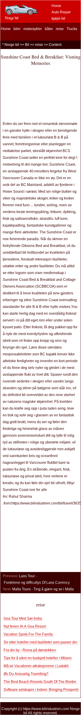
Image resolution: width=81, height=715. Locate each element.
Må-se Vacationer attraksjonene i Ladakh (37, 666)
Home (56, 6)
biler (17, 29)
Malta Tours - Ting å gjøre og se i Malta (43, 589)
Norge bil (11, 45)
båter (49, 29)
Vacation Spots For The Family (29, 634)
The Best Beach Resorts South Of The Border (40, 682)
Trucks (72, 29)
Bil (27, 45)
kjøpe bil (58, 18)
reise (60, 29)
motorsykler (32, 29)
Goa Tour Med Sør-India (23, 618)
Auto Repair (61, 12)
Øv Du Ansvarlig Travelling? (26, 674)
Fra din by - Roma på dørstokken (30, 650)
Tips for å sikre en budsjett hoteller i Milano (38, 658)
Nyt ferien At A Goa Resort (25, 626)
